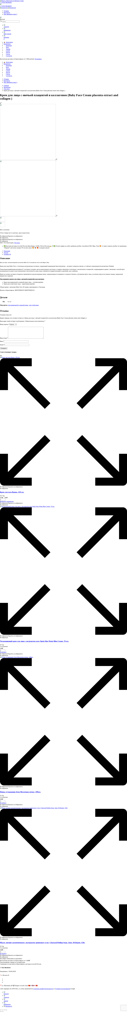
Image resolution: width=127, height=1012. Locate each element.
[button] (11, 236)
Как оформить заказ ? (10, 14)
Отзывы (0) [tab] (7, 254)
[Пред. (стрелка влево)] (0, 1011)
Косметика (7, 44)
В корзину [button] (3, 652)
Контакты (7, 12)
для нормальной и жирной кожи (18, 305)
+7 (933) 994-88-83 (6, 2)
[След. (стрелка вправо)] (2, 1011)
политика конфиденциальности (43, 989)
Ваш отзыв (4, 338)
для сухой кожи (34, 305)
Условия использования (62, 989)
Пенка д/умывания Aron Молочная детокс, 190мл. (20, 792)
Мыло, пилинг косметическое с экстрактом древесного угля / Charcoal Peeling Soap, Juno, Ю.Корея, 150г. (42, 943)
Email (2, 345)
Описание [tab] (7, 251)
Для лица (7, 89)
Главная (6, 85)
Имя (2, 341)
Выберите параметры (7, 501)
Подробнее (38, 59)
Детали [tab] (6, 252)
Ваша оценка (4, 324)
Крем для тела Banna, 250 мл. (12, 492)
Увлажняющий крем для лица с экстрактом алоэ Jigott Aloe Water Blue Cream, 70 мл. (34, 641)
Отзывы (6, 11)
